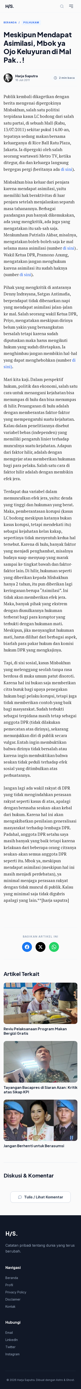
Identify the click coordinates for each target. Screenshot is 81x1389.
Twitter (10, 1347)
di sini (66, 169)
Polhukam (31, 22)
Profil (9, 1285)
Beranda (10, 22)
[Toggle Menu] (71, 6)
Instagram (12, 1354)
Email (9, 1332)
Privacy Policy (15, 1292)
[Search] (62, 6)
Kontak (10, 1306)
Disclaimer (12, 1299)
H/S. (9, 6)
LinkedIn (11, 1340)
